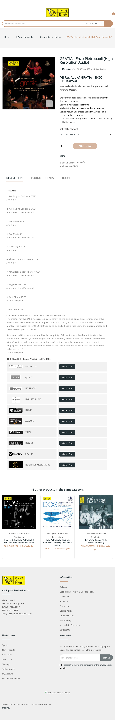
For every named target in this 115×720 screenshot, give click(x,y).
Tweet (73, 156)
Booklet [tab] (68, 178)
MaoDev (6, 707)
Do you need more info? (73, 162)
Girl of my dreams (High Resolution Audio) (96, 541)
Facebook (51, 2)
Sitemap (6, 664)
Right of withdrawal (11, 678)
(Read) (62, 668)
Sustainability (65, 620)
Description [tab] (14, 178)
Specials (5, 645)
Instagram (63, 2)
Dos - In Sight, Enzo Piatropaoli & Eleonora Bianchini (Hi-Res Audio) (19, 541)
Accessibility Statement (70, 625)
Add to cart (86, 146)
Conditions (64, 596)
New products (8, 650)
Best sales (7, 654)
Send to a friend (69, 166)
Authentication (8, 669)
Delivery (63, 587)
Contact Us (65, 630)
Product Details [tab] (42, 178)
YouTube (57, 2)
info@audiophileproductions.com (17, 613)
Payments (64, 606)
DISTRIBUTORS (67, 615)
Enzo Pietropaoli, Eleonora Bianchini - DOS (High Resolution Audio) (57, 542)
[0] (111, 12)
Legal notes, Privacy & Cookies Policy (77, 591)
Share (68, 156)
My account (7, 673)
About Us (64, 601)
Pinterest (78, 156)
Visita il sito (67, 366)
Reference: (69, 69)
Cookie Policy (66, 610)
